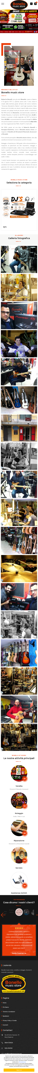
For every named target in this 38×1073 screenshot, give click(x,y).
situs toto (33, 121)
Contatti (5, 1025)
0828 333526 (9, 1042)
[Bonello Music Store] (19, 5)
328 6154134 (8, 1048)
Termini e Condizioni (9, 1011)
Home (4, 1003)
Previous (1, 913)
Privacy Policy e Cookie (10, 1020)
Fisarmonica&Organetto (13, 227)
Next (37, 913)
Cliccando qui (22, 1062)
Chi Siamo (6, 1007)
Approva (19, 1070)
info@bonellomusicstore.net (13, 1054)
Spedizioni (6, 1016)
